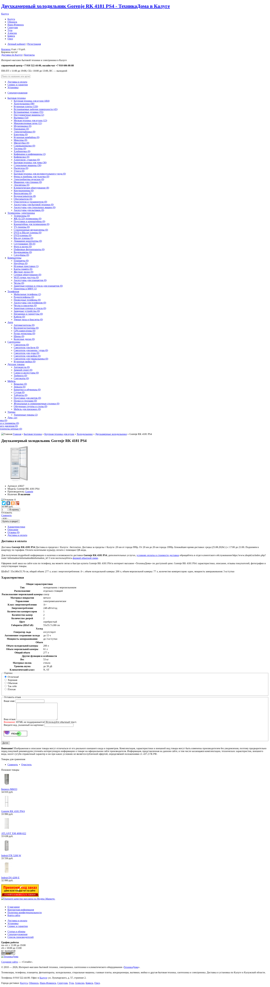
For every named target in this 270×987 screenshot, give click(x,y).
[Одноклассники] (13, 503)
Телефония (13, 291)
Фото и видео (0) (23, 246)
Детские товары (16, 364)
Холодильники (85, 434)
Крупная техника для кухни (59, 434)
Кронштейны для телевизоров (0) (31, 224)
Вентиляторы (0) (23, 193)
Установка (13, 87)
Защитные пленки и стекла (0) (30, 308)
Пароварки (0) (21, 129)
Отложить (6, 512)
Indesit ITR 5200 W (11, 855)
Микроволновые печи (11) (28, 123)
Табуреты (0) (20, 395)
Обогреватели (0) (23, 199)
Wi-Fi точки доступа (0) (26, 277)
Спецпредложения (17, 92)
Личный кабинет (17, 44)
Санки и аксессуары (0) (26, 372)
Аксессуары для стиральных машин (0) (34, 207)
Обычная (12, 683)
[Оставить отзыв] (8, 499)
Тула (10, 30)
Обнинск (12, 22)
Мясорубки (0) (21, 143)
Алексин (12, 33)
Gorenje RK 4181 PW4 (13, 811)
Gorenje (29, 491)
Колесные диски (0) (24, 339)
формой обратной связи (85, 558)
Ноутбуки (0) (21, 263)
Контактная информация (21, 909)
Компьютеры (14, 257)
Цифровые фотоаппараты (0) (29, 249)
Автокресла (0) (22, 367)
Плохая (11, 689)
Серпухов (13, 27)
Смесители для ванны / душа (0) (31, 350)
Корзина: (6, 49)
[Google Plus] (17, 503)
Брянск (11, 36)
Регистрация (34, 44)
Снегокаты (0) (21, 378)
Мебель (11, 381)
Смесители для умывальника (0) (31, 358)
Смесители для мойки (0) (27, 356)
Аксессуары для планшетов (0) (30, 280)
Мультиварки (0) (22, 126)
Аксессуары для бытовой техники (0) (34, 204)
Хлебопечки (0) (22, 151)
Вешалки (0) (20, 384)
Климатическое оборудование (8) (31, 187)
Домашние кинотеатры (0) (28, 241)
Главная (17, 434)
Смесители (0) (21, 344)
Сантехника (14, 342)
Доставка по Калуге (11, 55)
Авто (10, 322)
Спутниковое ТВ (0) (24, 243)
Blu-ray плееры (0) (23, 238)
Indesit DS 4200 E (10, 877)
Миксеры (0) (20, 140)
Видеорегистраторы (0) (26, 328)
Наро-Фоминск (16, 24)
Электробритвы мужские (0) (29, 179)
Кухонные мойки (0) (24, 361)
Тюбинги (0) (20, 375)
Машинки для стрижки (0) (28, 182)
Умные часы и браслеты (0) (28, 319)
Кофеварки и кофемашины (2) (30, 154)
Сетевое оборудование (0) (27, 274)
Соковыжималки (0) (24, 145)
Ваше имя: (9, 701)
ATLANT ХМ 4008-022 (13, 833)
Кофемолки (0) (21, 157)
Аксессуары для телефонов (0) (30, 302)
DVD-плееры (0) (22, 235)
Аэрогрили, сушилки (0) (27, 159)
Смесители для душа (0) (26, 353)
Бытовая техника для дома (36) (30, 162)
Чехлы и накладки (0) (25, 305)
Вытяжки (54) (21, 117)
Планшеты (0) (21, 260)
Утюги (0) (19, 171)
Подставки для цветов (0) (27, 398)
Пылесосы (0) (21, 168)
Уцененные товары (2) (26, 414)
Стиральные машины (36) (27, 165)
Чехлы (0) (19, 283)
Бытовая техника (17, 98)
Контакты (29, 55)
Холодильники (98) (24, 103)
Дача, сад (12, 417)
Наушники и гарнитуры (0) (28, 314)
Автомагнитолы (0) (24, 325)
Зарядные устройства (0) (27, 311)
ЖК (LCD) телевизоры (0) (27, 218)
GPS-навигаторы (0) (24, 330)
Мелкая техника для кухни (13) (30, 120)
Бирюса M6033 (9, 789)
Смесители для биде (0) (26, 347)
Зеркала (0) (19, 386)
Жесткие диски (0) (23, 271)
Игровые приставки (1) (26, 266)
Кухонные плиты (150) (26, 106)
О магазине (14, 907)
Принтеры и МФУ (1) (25, 288)
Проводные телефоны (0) (27, 300)
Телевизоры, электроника (21, 213)
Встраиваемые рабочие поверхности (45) (36, 109)
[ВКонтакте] (8, 503)
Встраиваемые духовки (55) (28, 112)
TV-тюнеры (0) (22, 227)
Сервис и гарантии (18, 84)
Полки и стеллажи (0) (25, 400)
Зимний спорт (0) (23, 370)
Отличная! (13, 677)
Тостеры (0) (20, 148)
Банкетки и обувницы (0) (27, 389)
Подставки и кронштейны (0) (29, 221)
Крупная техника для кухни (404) (32, 101)
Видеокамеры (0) (23, 252)
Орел (10, 38)
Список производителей (21, 937)
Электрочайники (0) (24, 131)
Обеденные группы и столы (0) (30, 406)
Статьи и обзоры (16, 931)
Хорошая (12, 680)
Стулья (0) (19, 392)
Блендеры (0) (21, 134)
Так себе (12, 686)
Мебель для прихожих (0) (27, 409)
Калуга (5, 13)
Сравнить (6, 515)
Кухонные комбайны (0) (26, 137)
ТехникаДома (131, 967)
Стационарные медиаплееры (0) (31, 229)
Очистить (26, 764)
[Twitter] (4, 503)
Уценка (11, 412)
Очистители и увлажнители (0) (30, 201)
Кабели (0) (19, 316)
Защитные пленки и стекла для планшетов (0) (38, 286)
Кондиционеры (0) (24, 190)
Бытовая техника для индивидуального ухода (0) (40, 173)
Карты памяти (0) (23, 269)
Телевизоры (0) (22, 215)
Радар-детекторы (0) (24, 333)
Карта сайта (14, 915)
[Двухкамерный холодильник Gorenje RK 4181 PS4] (19, 480)
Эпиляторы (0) (21, 185)
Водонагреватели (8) (25, 196)
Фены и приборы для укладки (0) (31, 176)
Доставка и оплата (17, 82)
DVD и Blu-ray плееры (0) (27, 232)
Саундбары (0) (21, 255)
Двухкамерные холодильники (111, 434)
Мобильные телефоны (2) (27, 294)
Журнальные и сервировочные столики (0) (36, 403)
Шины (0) (19, 336)
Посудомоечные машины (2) (29, 115)
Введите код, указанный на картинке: (24, 725)
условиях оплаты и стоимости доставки (158, 555)
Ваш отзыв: (10, 719)
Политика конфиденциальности (25, 912)
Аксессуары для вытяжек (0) (29, 210)
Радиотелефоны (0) (24, 297)
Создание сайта (9, 962)
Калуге (43, 977)
